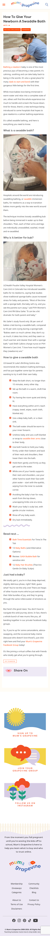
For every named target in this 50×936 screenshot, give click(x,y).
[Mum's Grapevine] (25, 4)
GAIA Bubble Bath (28, 556)
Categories (16, 892)
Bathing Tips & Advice (12, 29)
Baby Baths (20, 548)
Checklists (34, 888)
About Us (16, 900)
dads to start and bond (19, 81)
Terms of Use (17, 904)
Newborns (26, 29)
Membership (17, 883)
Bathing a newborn (12, 67)
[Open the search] (47, 5)
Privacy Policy (34, 904)
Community (34, 883)
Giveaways (17, 888)
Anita (5, 25)
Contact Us (34, 900)
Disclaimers (16, 908)
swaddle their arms (31, 438)
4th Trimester (10, 661)
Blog (34, 892)
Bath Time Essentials (22, 539)
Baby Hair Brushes (24, 564)
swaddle (28, 199)
